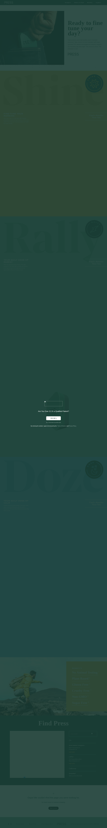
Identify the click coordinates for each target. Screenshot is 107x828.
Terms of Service (61, 426)
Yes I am (52, 418)
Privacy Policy (72, 426)
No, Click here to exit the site (53, 422)
